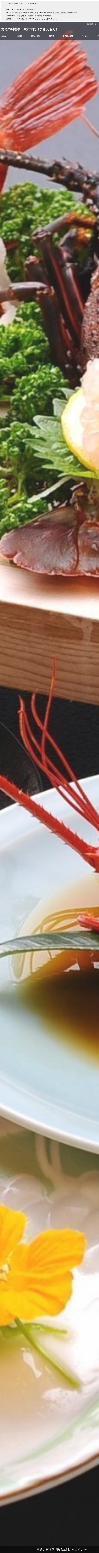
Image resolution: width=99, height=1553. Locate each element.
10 (71, 1544)
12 (81, 1544)
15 (95, 1544)
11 (76, 1544)
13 (86, 1544)
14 (90, 1544)
